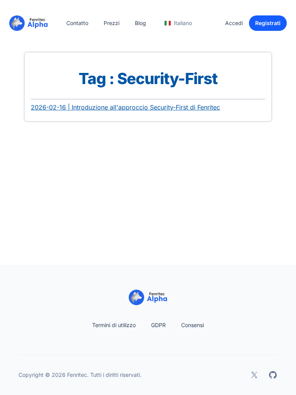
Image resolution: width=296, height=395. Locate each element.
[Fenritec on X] (254, 375)
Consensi (192, 325)
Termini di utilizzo (114, 325)
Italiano (183, 23)
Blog (140, 23)
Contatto (77, 23)
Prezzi (111, 23)
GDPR (158, 325)
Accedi (234, 23)
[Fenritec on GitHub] (273, 375)
